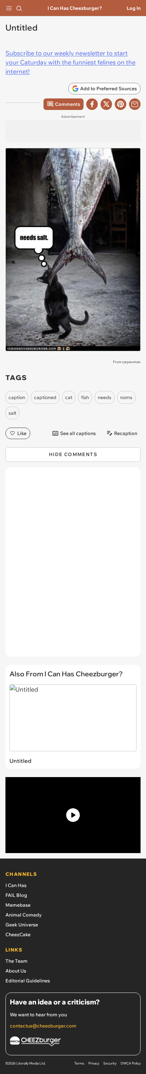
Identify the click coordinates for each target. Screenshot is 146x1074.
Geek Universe (21, 925)
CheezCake (18, 934)
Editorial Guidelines (27, 981)
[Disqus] (73, 565)
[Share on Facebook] (92, 104)
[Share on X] (106, 104)
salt (12, 413)
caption (16, 397)
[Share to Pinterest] (120, 104)
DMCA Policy (131, 1063)
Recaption (125, 433)
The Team (16, 961)
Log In (134, 8)
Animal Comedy (23, 915)
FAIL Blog (16, 895)
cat (68, 397)
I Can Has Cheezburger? (75, 8)
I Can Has (15, 885)
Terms (79, 1063)
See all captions (78, 433)
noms (126, 397)
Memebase (18, 905)
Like (21, 433)
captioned (45, 397)
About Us (15, 971)
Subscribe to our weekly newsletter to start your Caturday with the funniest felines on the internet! (70, 62)
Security (109, 1063)
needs (104, 397)
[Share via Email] (135, 104)
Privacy (93, 1063)
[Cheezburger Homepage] (73, 1042)
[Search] (19, 8)
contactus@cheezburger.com (43, 1026)
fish (85, 397)
